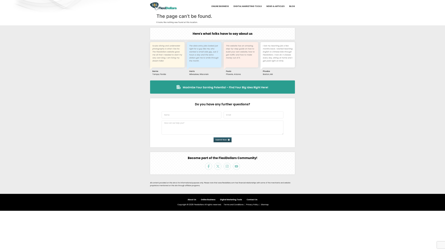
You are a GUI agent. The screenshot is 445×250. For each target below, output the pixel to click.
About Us (192, 199)
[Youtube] (236, 166)
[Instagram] (227, 166)
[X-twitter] (217, 166)
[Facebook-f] (208, 166)
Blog (292, 6)
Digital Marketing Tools (248, 6)
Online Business (220, 6)
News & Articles (275, 6)
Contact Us (252, 199)
